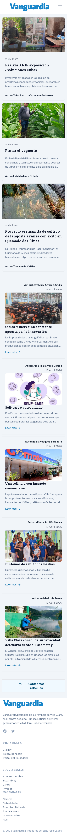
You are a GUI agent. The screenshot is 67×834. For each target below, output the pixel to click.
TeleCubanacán (12, 753)
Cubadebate (10, 803)
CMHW (7, 749)
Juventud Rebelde (14, 807)
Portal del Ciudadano (16, 758)
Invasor (7, 788)
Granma (7, 799)
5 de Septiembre (13, 776)
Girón (6, 784)
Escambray (9, 780)
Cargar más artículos (36, 686)
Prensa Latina (11, 815)
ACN (5, 819)
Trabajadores (11, 811)
